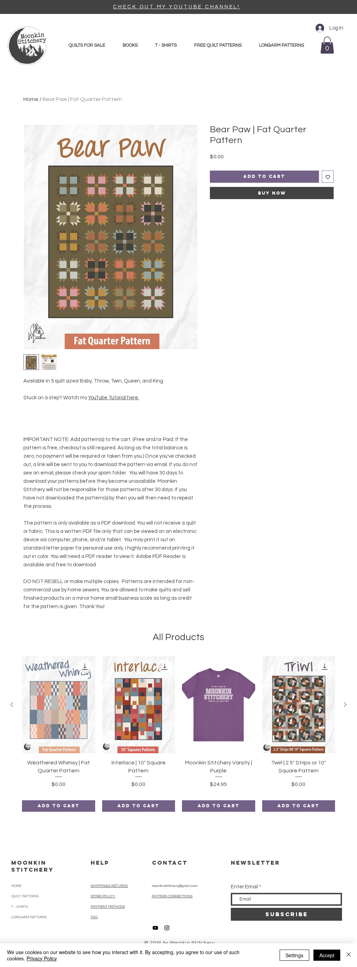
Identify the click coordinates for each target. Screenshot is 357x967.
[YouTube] (155, 928)
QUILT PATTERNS (25, 896)
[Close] (348, 955)
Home (30, 99)
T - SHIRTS (19, 906)
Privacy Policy (41, 958)
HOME (16, 885)
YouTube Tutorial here (113, 397)
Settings (294, 955)
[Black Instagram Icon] (167, 928)
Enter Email (244, 886)
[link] (327, 45)
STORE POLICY (103, 896)
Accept (326, 955)
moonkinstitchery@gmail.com (174, 886)
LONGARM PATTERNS (29, 917)
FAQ (94, 917)
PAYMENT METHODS (108, 907)
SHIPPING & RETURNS (109, 886)
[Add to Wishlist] (328, 177)
